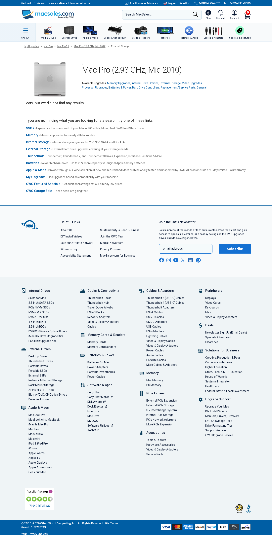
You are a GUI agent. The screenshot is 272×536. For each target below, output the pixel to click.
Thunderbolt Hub (98, 302)
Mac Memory (154, 380)
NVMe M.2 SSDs (38, 312)
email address (173, 248)
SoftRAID (93, 430)
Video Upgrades (192, 83)
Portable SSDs (37, 370)
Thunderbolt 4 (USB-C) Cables (165, 302)
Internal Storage (38, 142)
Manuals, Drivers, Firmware (222, 416)
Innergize (93, 411)
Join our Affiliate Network (77, 242)
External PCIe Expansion (161, 400)
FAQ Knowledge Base (218, 420)
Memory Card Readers (101, 346)
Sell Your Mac (37, 472)
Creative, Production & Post (222, 357)
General (201, 87)
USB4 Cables (154, 312)
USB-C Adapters (156, 321)
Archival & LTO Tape (41, 389)
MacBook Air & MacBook (44, 419)
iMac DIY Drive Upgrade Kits (45, 336)
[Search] (196, 15)
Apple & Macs (36, 170)
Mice (208, 312)
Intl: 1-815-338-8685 (237, 3)
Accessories (155, 433)
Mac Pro (48, 46)
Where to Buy (69, 249)
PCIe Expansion (157, 393)
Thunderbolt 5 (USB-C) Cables (165, 298)
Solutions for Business (222, 350)
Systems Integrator (217, 381)
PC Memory (153, 385)
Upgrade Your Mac (217, 406)
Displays (210, 298)
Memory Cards (96, 342)
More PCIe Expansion (159, 424)
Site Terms (111, 523)
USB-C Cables (155, 317)
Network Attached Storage (45, 380)
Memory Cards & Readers (106, 335)
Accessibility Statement (76, 255)
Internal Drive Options (145, 83)
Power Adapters (97, 367)
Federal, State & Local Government (227, 391)
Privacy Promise (110, 249)
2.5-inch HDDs (37, 326)
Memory (32, 135)
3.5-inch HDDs (37, 321)
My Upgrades (31, 46)
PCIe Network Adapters (161, 419)
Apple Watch (36, 453)
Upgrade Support (218, 399)
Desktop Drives (37, 356)
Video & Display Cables (160, 340)
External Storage (170, 83)
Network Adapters (99, 317)
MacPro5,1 (63, 46)
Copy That (94, 392)
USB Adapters (155, 331)
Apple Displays (37, 462)
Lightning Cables (156, 336)
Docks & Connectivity (103, 291)
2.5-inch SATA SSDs (41, 302)
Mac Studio (35, 434)
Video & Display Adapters (103, 321)
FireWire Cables (156, 360)
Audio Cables (154, 355)
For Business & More (143, 3)
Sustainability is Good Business (119, 230)
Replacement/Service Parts (178, 87)
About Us (66, 230)
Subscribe (235, 249)
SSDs (30, 128)
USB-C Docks (95, 312)
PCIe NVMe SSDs (39, 307)
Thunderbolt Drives (40, 361)
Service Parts (154, 454)
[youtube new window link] (175, 260)
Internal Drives (39, 291)
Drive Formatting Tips (219, 425)
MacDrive (93, 416)
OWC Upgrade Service (219, 435)
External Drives (39, 349)
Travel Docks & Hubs (100, 307)
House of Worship (216, 376)
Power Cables (96, 376)
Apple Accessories (40, 467)
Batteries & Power (120, 87)
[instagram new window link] (168, 260)
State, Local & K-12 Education (224, 372)
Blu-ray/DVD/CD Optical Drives (47, 394)
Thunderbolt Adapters (160, 307)
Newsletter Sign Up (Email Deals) (226, 332)
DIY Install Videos (71, 236)
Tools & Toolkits (156, 440)
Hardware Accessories (160, 444)
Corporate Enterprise (218, 362)
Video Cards (213, 302)
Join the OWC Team (112, 236)
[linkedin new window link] (191, 260)
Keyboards (212, 307)
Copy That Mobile (98, 397)
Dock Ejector (95, 406)
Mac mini (34, 438)
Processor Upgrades (94, 87)
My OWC (92, 420)
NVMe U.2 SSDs (38, 317)
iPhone (32, 448)
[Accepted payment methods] (205, 527)
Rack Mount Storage (41, 385)
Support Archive (215, 430)
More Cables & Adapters (161, 364)
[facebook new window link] (161, 260)
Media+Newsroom (111, 242)
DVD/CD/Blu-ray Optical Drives (47, 331)
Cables (91, 326)
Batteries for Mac (98, 362)
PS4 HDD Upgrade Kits (42, 340)
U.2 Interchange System (161, 410)
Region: (177, 3)
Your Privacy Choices (34, 534)
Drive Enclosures (38, 399)
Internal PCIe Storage (159, 414)
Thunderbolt (35, 156)
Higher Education (216, 367)
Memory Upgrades (118, 83)
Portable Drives (38, 366)
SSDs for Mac (37, 298)
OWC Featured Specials (43, 184)
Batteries (32, 163)
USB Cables (153, 326)
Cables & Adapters (160, 291)
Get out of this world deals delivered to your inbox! (55, 3)
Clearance (211, 342)
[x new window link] (183, 260)
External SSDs (37, 375)
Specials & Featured (218, 337)
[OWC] (47, 15)
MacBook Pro (36, 414)
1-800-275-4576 (209, 3)
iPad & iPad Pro (38, 443)
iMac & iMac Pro (38, 424)
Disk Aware (94, 401)
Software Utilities (98, 425)
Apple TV (34, 457)
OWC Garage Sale (39, 191)
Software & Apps (100, 385)
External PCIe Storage (160, 405)
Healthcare (212, 386)
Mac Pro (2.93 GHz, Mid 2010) (90, 46)
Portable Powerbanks (101, 372)
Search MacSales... (138, 14)
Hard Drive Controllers (145, 87)
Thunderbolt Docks (99, 298)
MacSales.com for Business (117, 255)
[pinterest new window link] (198, 260)
